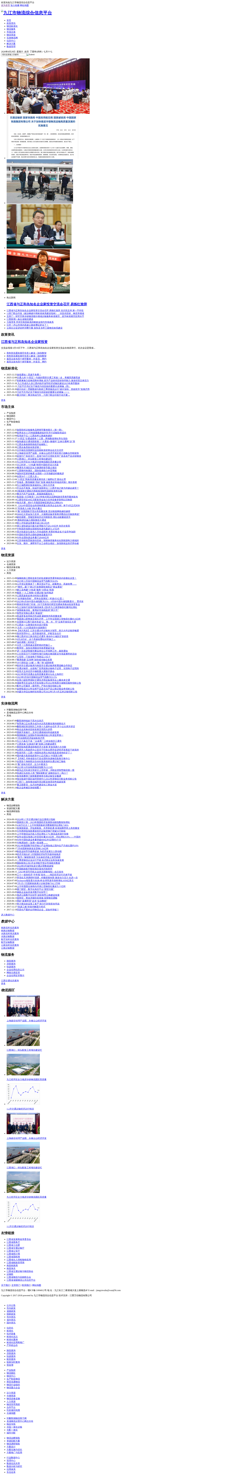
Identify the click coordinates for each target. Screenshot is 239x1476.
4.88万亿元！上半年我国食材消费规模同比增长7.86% (42, 825)
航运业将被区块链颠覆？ (29, 787)
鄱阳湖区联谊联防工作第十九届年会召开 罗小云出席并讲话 (46, 726)
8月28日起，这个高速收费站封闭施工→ (36, 639)
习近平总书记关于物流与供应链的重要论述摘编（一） (43, 392)
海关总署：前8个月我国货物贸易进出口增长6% (40, 502)
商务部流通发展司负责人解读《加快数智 (26, 353)
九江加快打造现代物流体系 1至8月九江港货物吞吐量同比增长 (47, 607)
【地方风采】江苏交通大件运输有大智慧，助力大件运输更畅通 (48, 630)
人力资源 (11, 1401)
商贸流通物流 (13, 1382)
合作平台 (11, 1407)
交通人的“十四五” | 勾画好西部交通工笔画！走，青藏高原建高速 (48, 377)
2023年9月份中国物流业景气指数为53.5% (37, 677)
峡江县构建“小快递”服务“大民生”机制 (35, 590)
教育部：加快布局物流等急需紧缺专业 (35, 648)
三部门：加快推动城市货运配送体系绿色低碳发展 (41, 782)
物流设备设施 (13, 1398)
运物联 (10, 1274)
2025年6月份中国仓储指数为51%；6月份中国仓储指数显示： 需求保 (50, 601)
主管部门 (15, 1285)
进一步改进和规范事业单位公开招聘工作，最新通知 (42, 651)
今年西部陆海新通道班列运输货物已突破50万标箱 (41, 831)
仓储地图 (11, 1413)
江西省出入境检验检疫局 (19, 1259)
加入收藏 (15, 5)
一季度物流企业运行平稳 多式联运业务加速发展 (40, 860)
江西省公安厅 (13, 1251)
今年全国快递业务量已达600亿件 (33, 537)
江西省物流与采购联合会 (19, 1277)
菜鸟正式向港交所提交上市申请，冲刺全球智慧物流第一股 (45, 770)
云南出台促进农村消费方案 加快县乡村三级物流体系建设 (35, 328)
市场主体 (11, 32)
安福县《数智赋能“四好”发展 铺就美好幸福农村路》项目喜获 (47, 482)
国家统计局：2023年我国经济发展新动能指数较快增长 (43, 822)
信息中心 (11, 41)
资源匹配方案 (13, 1441)
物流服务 (11, 29)
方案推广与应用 (14, 1452)
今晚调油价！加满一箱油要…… (32, 842)
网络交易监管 (13, 972)
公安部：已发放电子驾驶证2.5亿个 (34, 657)
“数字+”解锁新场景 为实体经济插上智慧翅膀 (38, 857)
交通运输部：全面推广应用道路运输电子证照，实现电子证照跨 (48, 668)
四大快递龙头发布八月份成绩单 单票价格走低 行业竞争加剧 (46, 532)
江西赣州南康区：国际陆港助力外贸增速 (37, 470)
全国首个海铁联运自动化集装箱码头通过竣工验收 (41, 761)
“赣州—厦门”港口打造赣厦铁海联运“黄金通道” (40, 587)
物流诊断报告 (13, 1438)
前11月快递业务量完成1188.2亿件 (33, 523)
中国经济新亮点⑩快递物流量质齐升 (34, 534)
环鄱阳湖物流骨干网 (17, 1418)
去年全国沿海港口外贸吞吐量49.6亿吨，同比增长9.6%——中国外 (49, 837)
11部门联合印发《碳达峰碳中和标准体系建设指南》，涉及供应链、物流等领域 (45, 313)
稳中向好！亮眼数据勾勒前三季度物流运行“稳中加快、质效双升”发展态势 (53, 389)
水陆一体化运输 (14, 1427)
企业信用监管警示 (15, 975)
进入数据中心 (7, 915)
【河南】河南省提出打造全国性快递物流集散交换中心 (43, 758)
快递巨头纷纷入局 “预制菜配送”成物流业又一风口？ (42, 773)
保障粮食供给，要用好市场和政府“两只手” (38, 610)
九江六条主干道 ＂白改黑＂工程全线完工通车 (39, 741)
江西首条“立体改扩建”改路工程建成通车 (36, 744)
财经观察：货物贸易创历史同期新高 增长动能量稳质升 (44, 517)
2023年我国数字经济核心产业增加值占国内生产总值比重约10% (47, 845)
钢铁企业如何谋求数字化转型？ (32, 892)
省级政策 (11, 1311)
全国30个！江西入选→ (28, 476)
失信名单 (11, 1472)
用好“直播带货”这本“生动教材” (32, 901)
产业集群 (11, 1370)
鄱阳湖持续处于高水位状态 (30, 720)
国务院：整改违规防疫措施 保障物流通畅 (37, 898)
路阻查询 (11, 961)
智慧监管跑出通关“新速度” (30, 613)
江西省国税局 (13, 1257)
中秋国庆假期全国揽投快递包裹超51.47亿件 (38, 529)
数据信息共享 (13, 1463)
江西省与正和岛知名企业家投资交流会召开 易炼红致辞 (47, 304)
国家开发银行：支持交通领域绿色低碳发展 (38, 732)
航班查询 (11, 1359)
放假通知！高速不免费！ (29, 374)
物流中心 (11, 1376)
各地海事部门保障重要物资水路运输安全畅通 (39, 776)
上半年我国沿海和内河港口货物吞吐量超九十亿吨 (41, 886)
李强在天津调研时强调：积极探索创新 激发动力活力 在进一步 (47, 877)
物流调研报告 (13, 1444)
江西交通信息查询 (10, 980)
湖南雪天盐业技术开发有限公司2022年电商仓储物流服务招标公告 (49, 683)
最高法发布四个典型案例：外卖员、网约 (26, 359)
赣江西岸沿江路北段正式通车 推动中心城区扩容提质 (42, 636)
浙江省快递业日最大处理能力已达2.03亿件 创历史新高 (43, 526)
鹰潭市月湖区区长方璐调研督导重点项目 (37, 467)
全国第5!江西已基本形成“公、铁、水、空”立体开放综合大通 (46, 622)
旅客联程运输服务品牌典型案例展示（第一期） (40, 430)
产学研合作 (12, 1345)
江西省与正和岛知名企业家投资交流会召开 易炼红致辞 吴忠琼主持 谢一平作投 (45, 310)
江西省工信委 (13, 1245)
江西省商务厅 (13, 1242)
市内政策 (11, 1308)
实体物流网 (12, 38)
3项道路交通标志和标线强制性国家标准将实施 (39, 491)
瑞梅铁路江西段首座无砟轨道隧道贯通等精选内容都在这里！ (47, 578)
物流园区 (11, 1373)
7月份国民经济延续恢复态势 (31, 738)
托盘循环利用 (13, 1410)
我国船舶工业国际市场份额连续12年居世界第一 (40, 735)
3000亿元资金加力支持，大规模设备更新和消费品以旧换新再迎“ (48, 514)
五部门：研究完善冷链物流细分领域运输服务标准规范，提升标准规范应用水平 (45, 316)
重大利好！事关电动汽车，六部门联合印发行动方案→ (43, 395)
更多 (3, 400)
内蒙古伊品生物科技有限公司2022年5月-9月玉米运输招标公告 (47, 692)
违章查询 (11, 964)
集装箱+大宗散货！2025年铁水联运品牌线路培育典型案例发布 (47, 497)
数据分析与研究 (14, 1466)
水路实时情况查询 (10, 933)
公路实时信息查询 (10, 945)
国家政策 (11, 1314)
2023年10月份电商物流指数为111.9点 (35, 767)
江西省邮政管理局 (15, 1262)
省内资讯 (11, 1320)
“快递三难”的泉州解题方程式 (31, 907)
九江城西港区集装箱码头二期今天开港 (35, 485)
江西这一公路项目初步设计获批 (32, 625)
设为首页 (5, 5)
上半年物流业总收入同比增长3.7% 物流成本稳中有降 (42, 834)
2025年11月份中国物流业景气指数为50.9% (37, 581)
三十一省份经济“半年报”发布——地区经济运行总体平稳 (44, 875)
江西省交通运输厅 (15, 1248)
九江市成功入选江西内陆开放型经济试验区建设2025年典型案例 (48, 383)
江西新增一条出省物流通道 (20, 319)
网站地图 (24, 5)
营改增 (10, 1365)
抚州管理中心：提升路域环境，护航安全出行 (39, 633)
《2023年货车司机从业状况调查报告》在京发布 (40, 872)
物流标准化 (12, 26)
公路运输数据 (7, 948)
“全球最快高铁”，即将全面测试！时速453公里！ (40, 598)
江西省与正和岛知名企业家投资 (24, 342)
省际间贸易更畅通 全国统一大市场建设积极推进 (40, 473)
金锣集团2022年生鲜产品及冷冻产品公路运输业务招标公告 (45, 689)
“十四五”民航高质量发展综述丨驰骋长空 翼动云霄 (41, 479)
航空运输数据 (7, 942)
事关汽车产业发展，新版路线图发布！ (35, 494)
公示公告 (11, 1305)
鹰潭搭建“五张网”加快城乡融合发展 (34, 659)
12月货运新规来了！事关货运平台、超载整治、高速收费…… (47, 584)
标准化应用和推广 (15, 1342)
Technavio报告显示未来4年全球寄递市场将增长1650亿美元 (45, 880)
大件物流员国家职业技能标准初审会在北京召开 (40, 450)
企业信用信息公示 (15, 969)
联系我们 (26, 1285)
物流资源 (11, 35)
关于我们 (5, 1285)
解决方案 (11, 43)
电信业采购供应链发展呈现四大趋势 (34, 729)
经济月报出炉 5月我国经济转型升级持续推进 (39, 854)
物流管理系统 (13, 1404)
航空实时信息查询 (10, 939)
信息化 (10, 1328)
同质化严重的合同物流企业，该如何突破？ (38, 909)
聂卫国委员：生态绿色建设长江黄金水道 (37, 785)
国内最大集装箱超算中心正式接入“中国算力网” (40, 755)
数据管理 (11, 46)
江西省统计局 (13, 1254)
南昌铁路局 (12, 1265)
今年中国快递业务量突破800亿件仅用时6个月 (39, 840)
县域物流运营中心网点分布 (20, 1421)
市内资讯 (11, 1317)
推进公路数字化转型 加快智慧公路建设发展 (38, 895)
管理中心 (11, 1460)
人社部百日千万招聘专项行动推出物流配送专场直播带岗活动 (47, 654)
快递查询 (11, 967)
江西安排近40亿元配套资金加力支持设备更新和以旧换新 (44, 500)
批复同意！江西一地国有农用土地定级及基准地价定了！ (44, 753)
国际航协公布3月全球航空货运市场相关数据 (38, 863)
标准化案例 (12, 1339)
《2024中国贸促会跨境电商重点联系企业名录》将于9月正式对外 (48, 505)
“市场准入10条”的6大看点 (29, 508)
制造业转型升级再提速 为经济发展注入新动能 (39, 851)
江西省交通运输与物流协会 (20, 1271)
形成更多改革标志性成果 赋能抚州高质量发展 (39, 616)
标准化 (10, 1331)
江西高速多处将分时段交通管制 (32, 595)
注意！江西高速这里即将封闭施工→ (34, 645)
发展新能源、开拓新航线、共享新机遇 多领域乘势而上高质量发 (48, 828)
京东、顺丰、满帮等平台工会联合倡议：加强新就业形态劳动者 (48, 543)
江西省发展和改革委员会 (19, 1239)
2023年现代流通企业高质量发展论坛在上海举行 (40, 674)
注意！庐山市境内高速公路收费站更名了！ (28, 325)
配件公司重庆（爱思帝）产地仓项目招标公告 (39, 686)
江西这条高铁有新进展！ (29, 447)
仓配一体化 (12, 1430)
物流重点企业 (13, 1387)
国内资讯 (11, 1323)
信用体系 (11, 1469)
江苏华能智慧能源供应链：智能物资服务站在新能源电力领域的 (48, 540)
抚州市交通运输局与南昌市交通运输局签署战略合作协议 (44, 665)
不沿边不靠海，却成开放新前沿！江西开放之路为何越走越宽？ (48, 488)
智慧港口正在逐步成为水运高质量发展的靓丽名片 (41, 723)
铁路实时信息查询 (10, 927)
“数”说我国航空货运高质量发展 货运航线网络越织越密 (43, 511)
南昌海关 (11, 1268)
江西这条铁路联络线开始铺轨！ (32, 444)
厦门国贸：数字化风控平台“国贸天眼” (35, 889)
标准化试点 (12, 1336)
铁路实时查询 (13, 1362)
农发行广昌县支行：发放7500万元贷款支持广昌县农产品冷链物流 (49, 456)
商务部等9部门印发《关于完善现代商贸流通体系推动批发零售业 (48, 604)
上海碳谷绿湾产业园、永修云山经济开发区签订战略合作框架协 (48, 453)
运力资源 (11, 1393)
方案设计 (11, 1447)
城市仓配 (11, 1433)
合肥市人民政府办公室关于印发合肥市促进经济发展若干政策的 (48, 750)
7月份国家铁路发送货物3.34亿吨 (32, 848)
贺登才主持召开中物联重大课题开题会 (35, 671)
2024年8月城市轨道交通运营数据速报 (35, 866)
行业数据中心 (13, 1457)
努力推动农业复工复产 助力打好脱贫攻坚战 (38, 904)
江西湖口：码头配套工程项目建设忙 (34, 459)
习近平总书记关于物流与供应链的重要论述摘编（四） (44, 386)
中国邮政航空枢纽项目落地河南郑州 (34, 869)
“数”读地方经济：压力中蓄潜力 (32, 764)
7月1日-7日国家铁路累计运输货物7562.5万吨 (38, 883)
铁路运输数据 (7, 930)
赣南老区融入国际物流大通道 (31, 520)
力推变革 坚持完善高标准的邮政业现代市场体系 (30, 322)
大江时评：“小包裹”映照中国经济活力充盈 (38, 465)
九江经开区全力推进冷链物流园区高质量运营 (39, 462)
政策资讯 (11, 23)
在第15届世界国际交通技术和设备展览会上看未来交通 (43, 680)
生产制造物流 (13, 1379)
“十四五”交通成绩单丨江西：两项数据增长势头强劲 (42, 438)
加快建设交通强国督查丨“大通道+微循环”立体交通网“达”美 (46, 441)
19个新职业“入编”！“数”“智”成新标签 (35, 662)
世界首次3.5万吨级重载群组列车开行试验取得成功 (41, 433)
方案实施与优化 (14, 1449)
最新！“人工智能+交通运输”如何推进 (35, 593)
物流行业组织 (13, 1385)
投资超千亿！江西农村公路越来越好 (34, 435)
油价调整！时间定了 (27, 642)
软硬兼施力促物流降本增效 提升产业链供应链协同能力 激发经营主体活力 (53, 380)
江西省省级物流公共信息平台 (21, 1280)
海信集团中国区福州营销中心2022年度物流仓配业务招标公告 (47, 779)
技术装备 (11, 1334)
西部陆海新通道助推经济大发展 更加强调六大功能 (41, 747)
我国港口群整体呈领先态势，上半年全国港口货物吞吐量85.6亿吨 (48, 619)
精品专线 (11, 1424)
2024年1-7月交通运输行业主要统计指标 (36, 819)
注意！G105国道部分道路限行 (32, 627)
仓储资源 (11, 1395)
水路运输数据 (7, 936)
